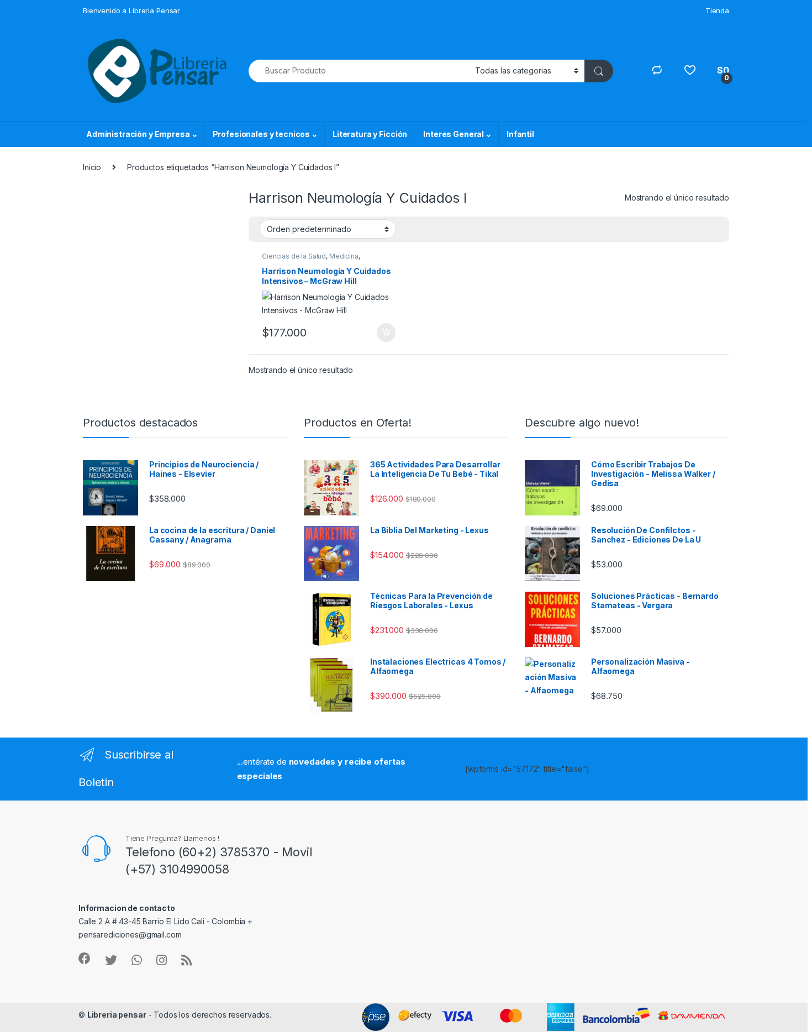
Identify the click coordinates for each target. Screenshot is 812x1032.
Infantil (520, 134)
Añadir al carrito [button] (384, 332)
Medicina (343, 256)
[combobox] (359, 71)
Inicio (92, 167)
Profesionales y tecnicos (261, 134)
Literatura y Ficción (370, 134)
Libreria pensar (116, 1014)
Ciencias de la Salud (294, 256)
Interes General (453, 134)
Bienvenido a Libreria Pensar (131, 10)
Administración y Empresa (138, 134)
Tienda (717, 10)
